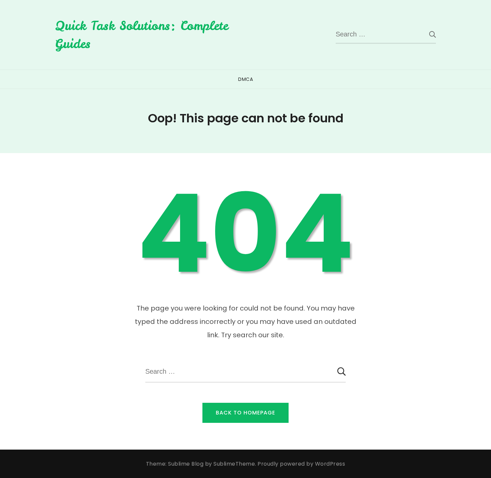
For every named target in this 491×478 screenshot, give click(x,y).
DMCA (245, 79)
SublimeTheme (234, 464)
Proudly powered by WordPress (301, 464)
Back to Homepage (245, 412)
